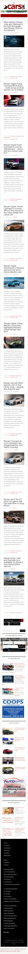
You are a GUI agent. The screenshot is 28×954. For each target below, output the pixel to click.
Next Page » (16, 623)
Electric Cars (14, 78)
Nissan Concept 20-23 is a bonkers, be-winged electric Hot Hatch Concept (13, 444)
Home (5, 843)
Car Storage (7, 891)
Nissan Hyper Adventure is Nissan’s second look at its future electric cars (14, 269)
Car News (12, 76)
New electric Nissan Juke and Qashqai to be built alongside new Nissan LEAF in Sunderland (13, 26)
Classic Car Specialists (10, 899)
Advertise (6, 862)
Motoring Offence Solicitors (11, 901)
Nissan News (18, 76)
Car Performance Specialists (12, 884)
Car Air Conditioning (9, 872)
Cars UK (14, 6)
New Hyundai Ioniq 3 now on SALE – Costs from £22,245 (20, 749)
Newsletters (7, 855)
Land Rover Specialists (10, 916)
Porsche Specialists (9, 923)
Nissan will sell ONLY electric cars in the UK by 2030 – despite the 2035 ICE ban (14, 386)
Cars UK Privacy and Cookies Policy (10, 951)
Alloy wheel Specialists (10, 874)
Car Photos (7, 850)
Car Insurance (8, 882)
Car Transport (8, 896)
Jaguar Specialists (9, 913)
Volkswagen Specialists (10, 926)
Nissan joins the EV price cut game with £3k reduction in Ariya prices (14, 502)
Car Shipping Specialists (10, 889)
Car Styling (7, 894)
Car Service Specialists (10, 906)
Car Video (6, 853)
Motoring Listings (9, 869)
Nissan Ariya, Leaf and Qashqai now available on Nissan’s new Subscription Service (13, 562)
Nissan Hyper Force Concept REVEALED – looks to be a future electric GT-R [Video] (14, 87)
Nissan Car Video (19, 136)
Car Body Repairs (9, 877)
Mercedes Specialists (10, 918)
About (5, 860)
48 (11, 623)
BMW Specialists (8, 911)
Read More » (12, 672)
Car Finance (7, 879)
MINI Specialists (8, 921)
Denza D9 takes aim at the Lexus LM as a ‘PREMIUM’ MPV (20, 769)
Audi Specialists (8, 908)
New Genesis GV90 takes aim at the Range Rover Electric (20, 729)
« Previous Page (9, 620)
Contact (6, 865)
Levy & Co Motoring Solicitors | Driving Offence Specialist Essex (20, 677)
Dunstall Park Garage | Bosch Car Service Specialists (19, 819)
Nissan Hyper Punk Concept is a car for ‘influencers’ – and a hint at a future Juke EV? (13, 149)
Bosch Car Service (9, 928)
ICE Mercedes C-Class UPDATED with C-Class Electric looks (19, 739)
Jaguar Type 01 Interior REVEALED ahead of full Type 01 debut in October (20, 759)
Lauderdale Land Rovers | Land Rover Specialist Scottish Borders (20, 830)
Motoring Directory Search (14, 635)
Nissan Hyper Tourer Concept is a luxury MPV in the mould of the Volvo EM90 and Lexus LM (13, 210)
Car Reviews (7, 848)
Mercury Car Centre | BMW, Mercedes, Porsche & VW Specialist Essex (20, 665)
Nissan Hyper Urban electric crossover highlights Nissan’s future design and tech (13, 327)
